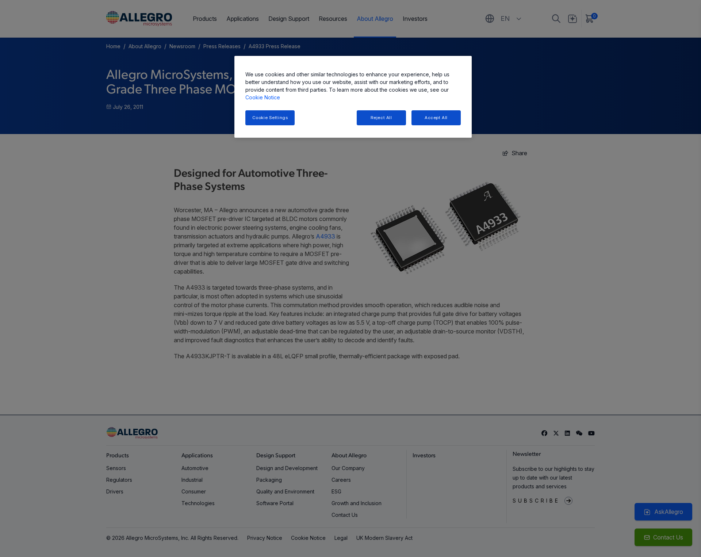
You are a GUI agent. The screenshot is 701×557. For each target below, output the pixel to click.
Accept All (436, 117)
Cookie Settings (270, 117)
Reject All (381, 117)
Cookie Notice (262, 97)
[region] (353, 97)
